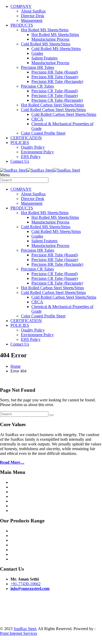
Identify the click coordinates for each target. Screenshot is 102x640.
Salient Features (44, 58)
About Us (18, 487)
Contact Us (19, 161)
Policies (16, 501)
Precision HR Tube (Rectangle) (57, 81)
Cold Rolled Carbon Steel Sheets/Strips (53, 109)
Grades (37, 53)
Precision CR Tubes (37, 86)
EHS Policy (31, 156)
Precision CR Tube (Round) (54, 91)
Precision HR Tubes (37, 67)
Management (31, 20)
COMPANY (21, 6)
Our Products (21, 492)
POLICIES (19, 142)
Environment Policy (37, 152)
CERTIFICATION (26, 138)
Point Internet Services (18, 633)
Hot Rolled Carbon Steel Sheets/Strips (52, 105)
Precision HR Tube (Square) (54, 77)
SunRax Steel (25, 628)
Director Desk (32, 16)
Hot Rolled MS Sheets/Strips (45, 30)
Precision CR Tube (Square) (54, 95)
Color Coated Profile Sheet (43, 133)
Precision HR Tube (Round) (54, 72)
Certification (20, 496)
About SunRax (33, 11)
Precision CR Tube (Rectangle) (57, 100)
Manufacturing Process (50, 39)
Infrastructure (21, 506)
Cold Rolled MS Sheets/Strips (45, 44)
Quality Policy (33, 147)
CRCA (37, 119)
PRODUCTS (21, 25)
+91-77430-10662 (25, 584)
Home (15, 366)
